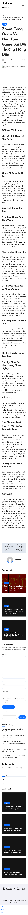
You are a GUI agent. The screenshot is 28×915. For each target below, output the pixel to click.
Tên (3, 677)
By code (7, 60)
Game (4, 784)
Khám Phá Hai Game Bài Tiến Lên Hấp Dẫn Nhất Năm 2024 (13, 875)
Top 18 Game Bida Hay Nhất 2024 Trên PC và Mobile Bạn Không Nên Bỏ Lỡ (13, 743)
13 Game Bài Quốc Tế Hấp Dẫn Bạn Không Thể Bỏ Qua (13, 809)
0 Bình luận (22, 60)
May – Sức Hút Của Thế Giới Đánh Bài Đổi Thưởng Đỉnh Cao (13, 635)
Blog (5, 24)
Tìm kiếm (5, 712)
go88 (1, 912)
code (19, 560)
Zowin (5, 62)
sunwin (2, 909)
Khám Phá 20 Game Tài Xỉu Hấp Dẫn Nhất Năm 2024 (13, 831)
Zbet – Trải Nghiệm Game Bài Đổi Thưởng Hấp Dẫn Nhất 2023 (13, 588)
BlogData (23, 900)
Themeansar (14, 902)
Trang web (5, 691)
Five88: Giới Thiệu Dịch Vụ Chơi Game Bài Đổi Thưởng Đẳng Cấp (14, 612)
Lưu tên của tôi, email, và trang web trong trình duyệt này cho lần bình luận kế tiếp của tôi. (14, 700)
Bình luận (5, 654)
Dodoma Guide (14, 889)
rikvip (1, 906)
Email (4, 684)
